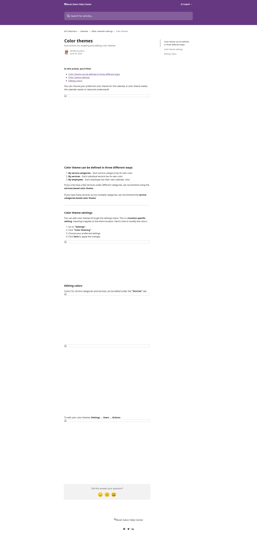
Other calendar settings (102, 31)
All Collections (70, 31)
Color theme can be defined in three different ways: (176, 43)
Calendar (84, 31)
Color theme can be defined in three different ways (94, 74)
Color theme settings (79, 77)
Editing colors (75, 80)
